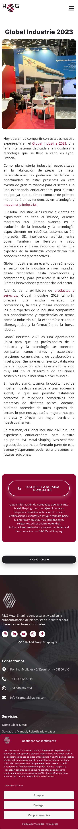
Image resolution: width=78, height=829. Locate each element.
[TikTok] (42, 634)
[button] (71, 9)
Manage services (14, 785)
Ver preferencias (39, 815)
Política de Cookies (44, 776)
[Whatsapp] (33, 634)
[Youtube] (23, 634)
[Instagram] (5, 634)
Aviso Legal (52, 823)
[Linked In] (14, 634)
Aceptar (39, 795)
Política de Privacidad (33, 823)
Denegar (39, 805)
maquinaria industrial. (21, 204)
